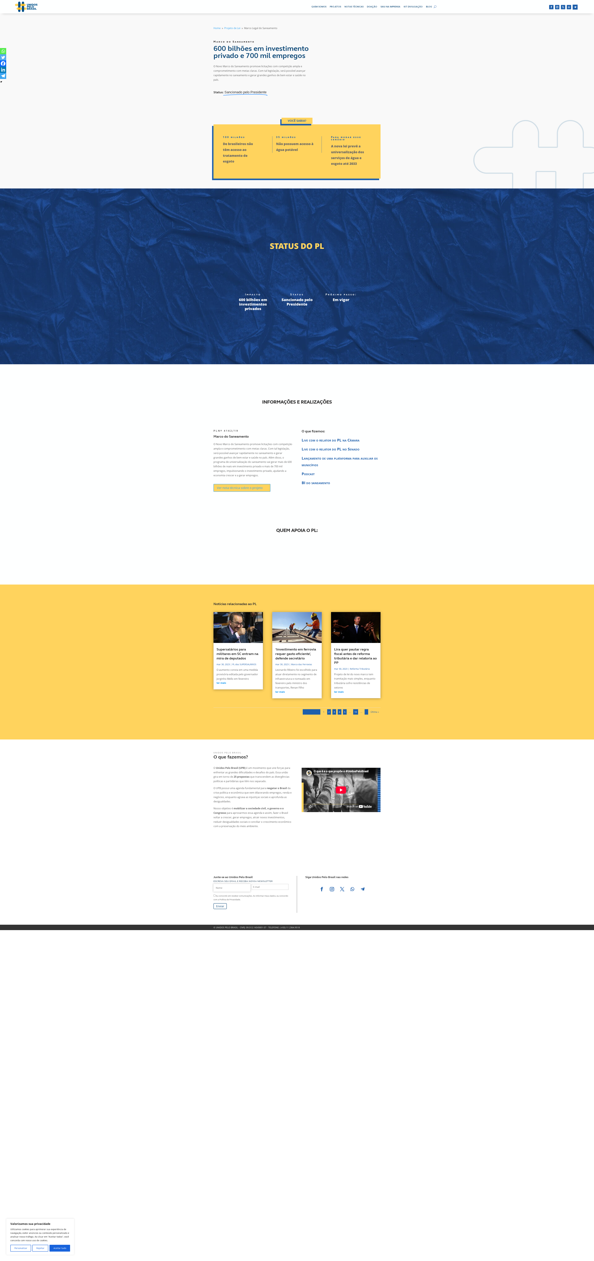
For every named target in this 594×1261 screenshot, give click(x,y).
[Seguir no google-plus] (569, 7)
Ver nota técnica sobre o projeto (240, 488)
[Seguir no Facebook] (551, 7)
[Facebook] (3, 63)
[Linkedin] (3, 70)
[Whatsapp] (3, 51)
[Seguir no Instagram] (557, 7)
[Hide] (1, 82)
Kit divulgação (413, 6)
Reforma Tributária (360, 668)
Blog (429, 6)
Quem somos (318, 6)
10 (355, 711)
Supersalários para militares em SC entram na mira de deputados (237, 654)
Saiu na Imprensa (390, 6)
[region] (40, 1237)
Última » (374, 711)
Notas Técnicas (354, 6)
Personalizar (20, 1248)
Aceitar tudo (60, 1248)
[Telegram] (3, 76)
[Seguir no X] (563, 7)
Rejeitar (40, 1248)
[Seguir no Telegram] (575, 7)
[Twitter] (3, 57)
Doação (372, 6)
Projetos (335, 6)
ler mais (221, 683)
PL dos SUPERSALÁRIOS (244, 664)
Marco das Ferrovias (301, 664)
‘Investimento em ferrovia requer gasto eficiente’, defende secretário (295, 654)
